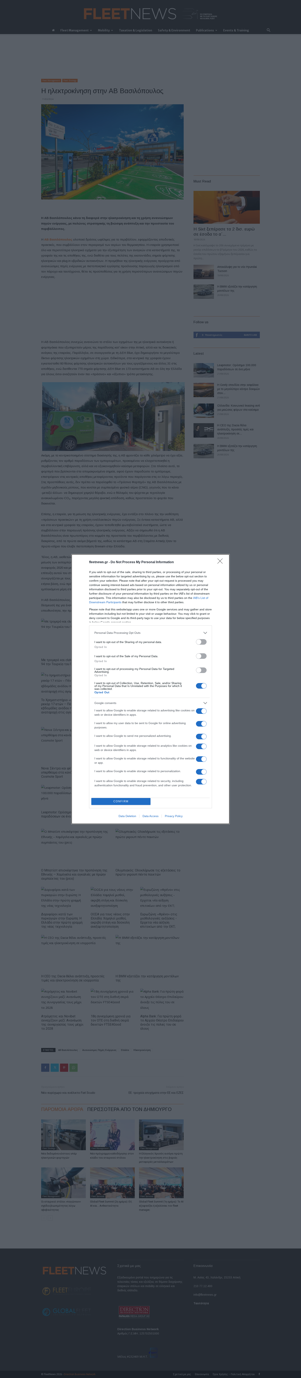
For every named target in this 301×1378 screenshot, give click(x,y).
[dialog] (150, 689)
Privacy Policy (174, 816)
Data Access (150, 816)
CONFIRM (121, 801)
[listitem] (150, 633)
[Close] (221, 562)
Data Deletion (127, 816)
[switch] (201, 642)
